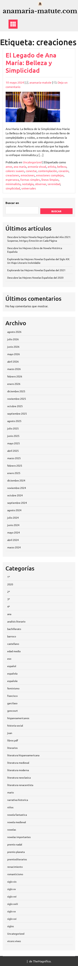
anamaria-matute (40, 82)
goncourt (12, 710)
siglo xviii (12, 903)
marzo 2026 (14, 369)
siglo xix (12, 881)
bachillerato (14, 628)
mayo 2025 (13, 443)
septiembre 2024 (17, 502)
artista (52, 166)
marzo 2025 (14, 458)
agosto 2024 (14, 510)
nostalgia (28, 184)
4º (8, 606)
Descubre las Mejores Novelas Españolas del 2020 (35, 277)
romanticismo (15, 874)
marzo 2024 (14, 547)
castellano (13, 643)
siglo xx (11, 911)
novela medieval (16, 822)
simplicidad (13, 188)
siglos (10, 926)
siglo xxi (12, 918)
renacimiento (15, 866)
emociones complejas (50, 175)
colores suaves (15, 171)
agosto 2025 (14, 421)
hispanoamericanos (18, 718)
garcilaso (12, 703)
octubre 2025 (15, 406)
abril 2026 (13, 361)
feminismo (13, 688)
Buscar (56, 211)
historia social (15, 725)
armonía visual (37, 166)
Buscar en (12, 203)
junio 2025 (13, 435)
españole (12, 680)
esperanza (12, 179)
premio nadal (14, 844)
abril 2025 (13, 450)
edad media (13, 651)
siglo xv (11, 889)
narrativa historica (17, 799)
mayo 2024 (13, 532)
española (12, 673)
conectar (31, 171)
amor (9, 166)
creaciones (12, 175)
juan (9, 733)
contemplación (47, 171)
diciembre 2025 (16, 391)
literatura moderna (18, 770)
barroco (11, 636)
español (11, 666)
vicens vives (14, 941)
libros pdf (12, 740)
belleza (61, 166)
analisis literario (16, 621)
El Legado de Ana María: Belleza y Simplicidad (31, 62)
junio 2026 (13, 346)
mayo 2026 (13, 354)
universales (28, 188)
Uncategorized (32, 162)
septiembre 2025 (17, 413)
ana (9, 614)
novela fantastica (17, 814)
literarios (12, 747)
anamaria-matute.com (40, 11)
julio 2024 (13, 517)
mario (10, 792)
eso (9, 658)
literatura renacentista (20, 785)
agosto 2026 (14, 331)
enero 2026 (13, 383)
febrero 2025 (14, 465)
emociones (28, 175)
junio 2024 (13, 525)
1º (8, 576)
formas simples (30, 179)
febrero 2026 (14, 376)
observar (40, 184)
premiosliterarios (17, 859)
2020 (10, 584)
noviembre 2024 (16, 487)
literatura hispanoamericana (23, 755)
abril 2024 (13, 539)
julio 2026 (13, 339)
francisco (12, 695)
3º (8, 599)
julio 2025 (13, 428)
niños (10, 807)
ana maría (20, 166)
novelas (11, 829)
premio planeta (16, 851)
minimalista (13, 184)
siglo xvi (12, 896)
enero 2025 (13, 473)
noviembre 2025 (16, 398)
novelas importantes (19, 837)
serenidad (54, 184)
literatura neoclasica (19, 777)
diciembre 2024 (16, 480)
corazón (63, 171)
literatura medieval (18, 762)
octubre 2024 (15, 495)
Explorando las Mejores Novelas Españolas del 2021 (36, 270)
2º (8, 591)
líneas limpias (50, 179)
